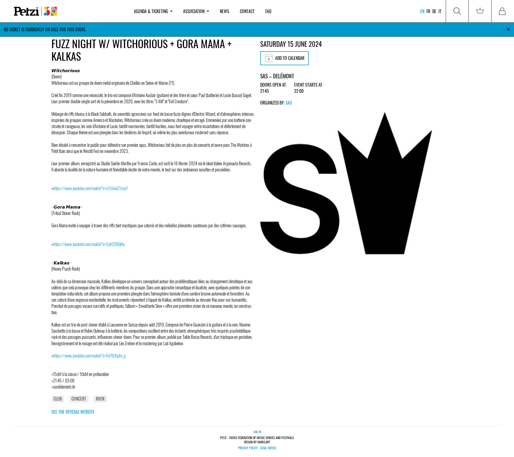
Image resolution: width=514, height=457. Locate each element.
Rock (100, 398)
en (422, 11)
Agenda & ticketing (151, 11)
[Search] (457, 11)
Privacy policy (248, 448)
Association (194, 11)
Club (58, 398)
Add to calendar (289, 58)
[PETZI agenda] (68, 11)
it (440, 11)
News (224, 11)
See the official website (73, 412)
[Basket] (480, 11)
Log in (257, 431)
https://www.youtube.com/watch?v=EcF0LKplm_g (89, 355)
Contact (247, 11)
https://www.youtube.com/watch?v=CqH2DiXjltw (89, 244)
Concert (78, 398)
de (434, 11)
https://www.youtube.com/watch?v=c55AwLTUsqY (90, 188)
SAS (289, 102)
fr (428, 11)
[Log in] (503, 11)
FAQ (268, 11)
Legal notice (268, 448)
